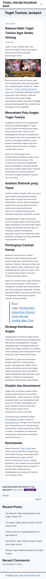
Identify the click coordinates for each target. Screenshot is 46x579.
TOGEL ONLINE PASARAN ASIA (26, 576)
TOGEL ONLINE (10, 24)
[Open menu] (41, 4)
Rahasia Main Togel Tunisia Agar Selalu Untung (19, 32)
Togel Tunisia (25, 448)
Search (6, 495)
